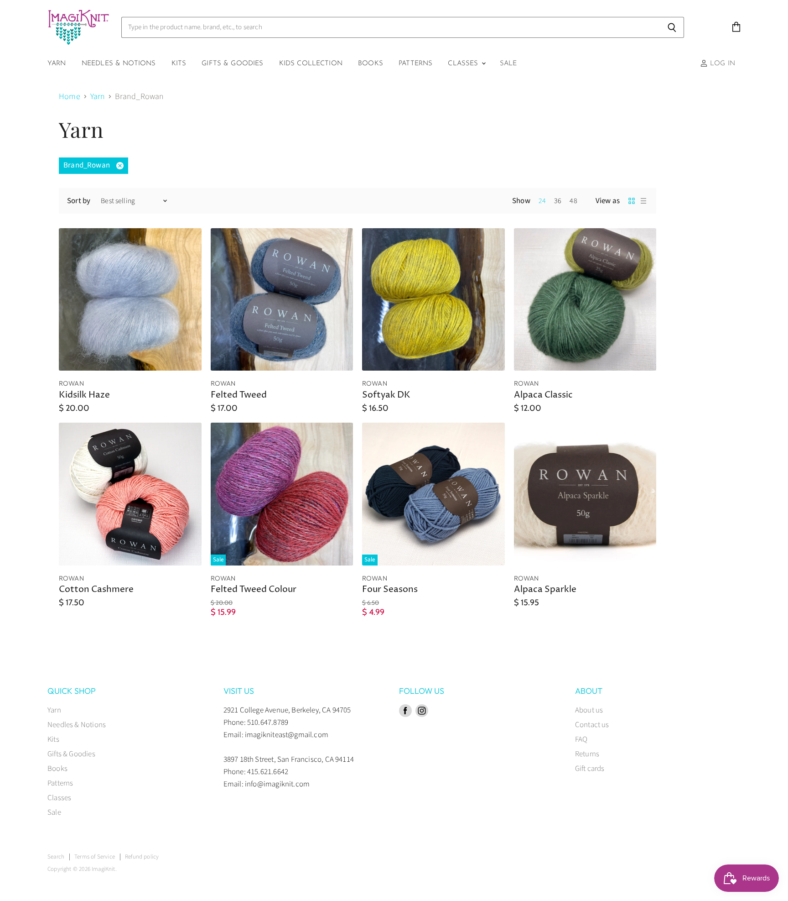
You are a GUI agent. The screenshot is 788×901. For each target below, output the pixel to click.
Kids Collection (310, 63)
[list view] (643, 200)
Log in (721, 63)
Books (370, 63)
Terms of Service (94, 857)
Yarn (56, 63)
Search (55, 857)
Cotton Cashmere (96, 589)
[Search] (672, 27)
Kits (179, 63)
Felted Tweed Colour (253, 589)
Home (69, 97)
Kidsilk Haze (84, 395)
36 (557, 201)
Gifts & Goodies (232, 63)
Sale (508, 63)
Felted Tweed (239, 395)
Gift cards (590, 768)
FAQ (581, 739)
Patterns (415, 63)
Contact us (592, 724)
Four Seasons (390, 589)
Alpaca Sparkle (545, 589)
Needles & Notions (119, 63)
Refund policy (142, 857)
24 (542, 201)
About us (589, 710)
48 (573, 201)
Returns (587, 754)
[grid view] (631, 200)
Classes (464, 63)
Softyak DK (386, 395)
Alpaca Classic (543, 395)
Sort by (78, 201)
